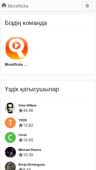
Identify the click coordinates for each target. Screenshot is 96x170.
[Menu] (87, 5)
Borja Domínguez (31, 164)
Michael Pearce (29, 149)
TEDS (22, 120)
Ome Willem (27, 105)
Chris (22, 135)
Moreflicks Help (16, 64)
